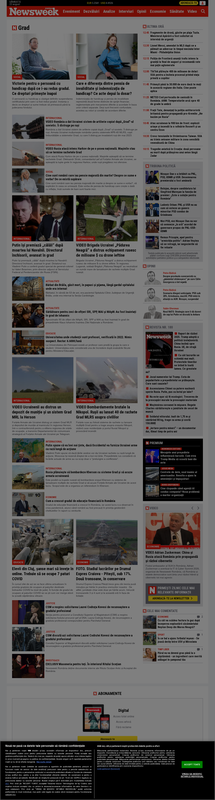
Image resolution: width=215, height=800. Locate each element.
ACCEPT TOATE (192, 764)
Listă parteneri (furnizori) (108, 769)
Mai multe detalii (43, 762)
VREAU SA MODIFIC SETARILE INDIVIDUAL (192, 775)
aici (7, 783)
